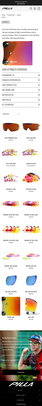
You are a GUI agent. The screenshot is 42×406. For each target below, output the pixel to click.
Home (3, 15)
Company (20, 400)
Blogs (20, 390)
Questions (20, 395)
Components (11, 15)
